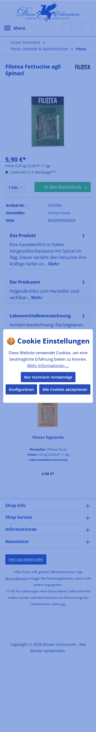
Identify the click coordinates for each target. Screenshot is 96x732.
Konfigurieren (21, 389)
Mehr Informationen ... (48, 365)
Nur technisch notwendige (48, 377)
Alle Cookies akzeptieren (64, 389)
